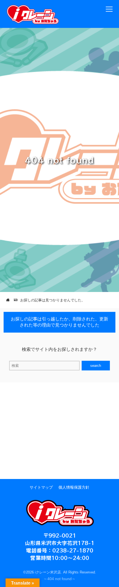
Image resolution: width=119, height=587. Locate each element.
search (95, 366)
